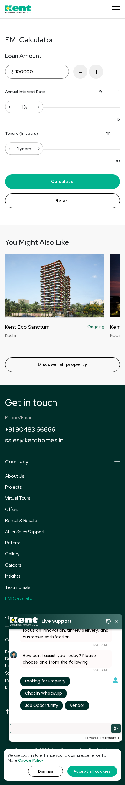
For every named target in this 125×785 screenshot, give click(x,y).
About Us (14, 476)
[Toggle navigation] (116, 9)
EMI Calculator (19, 598)
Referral (13, 543)
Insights (12, 576)
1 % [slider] (24, 107)
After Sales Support (25, 532)
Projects (13, 487)
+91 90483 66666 (30, 429)
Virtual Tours (17, 498)
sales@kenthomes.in (34, 440)
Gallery (12, 554)
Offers (11, 509)
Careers (13, 565)
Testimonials (17, 587)
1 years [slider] (24, 148)
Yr (108, 133)
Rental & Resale (21, 520)
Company (16, 461)
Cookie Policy (30, 760)
